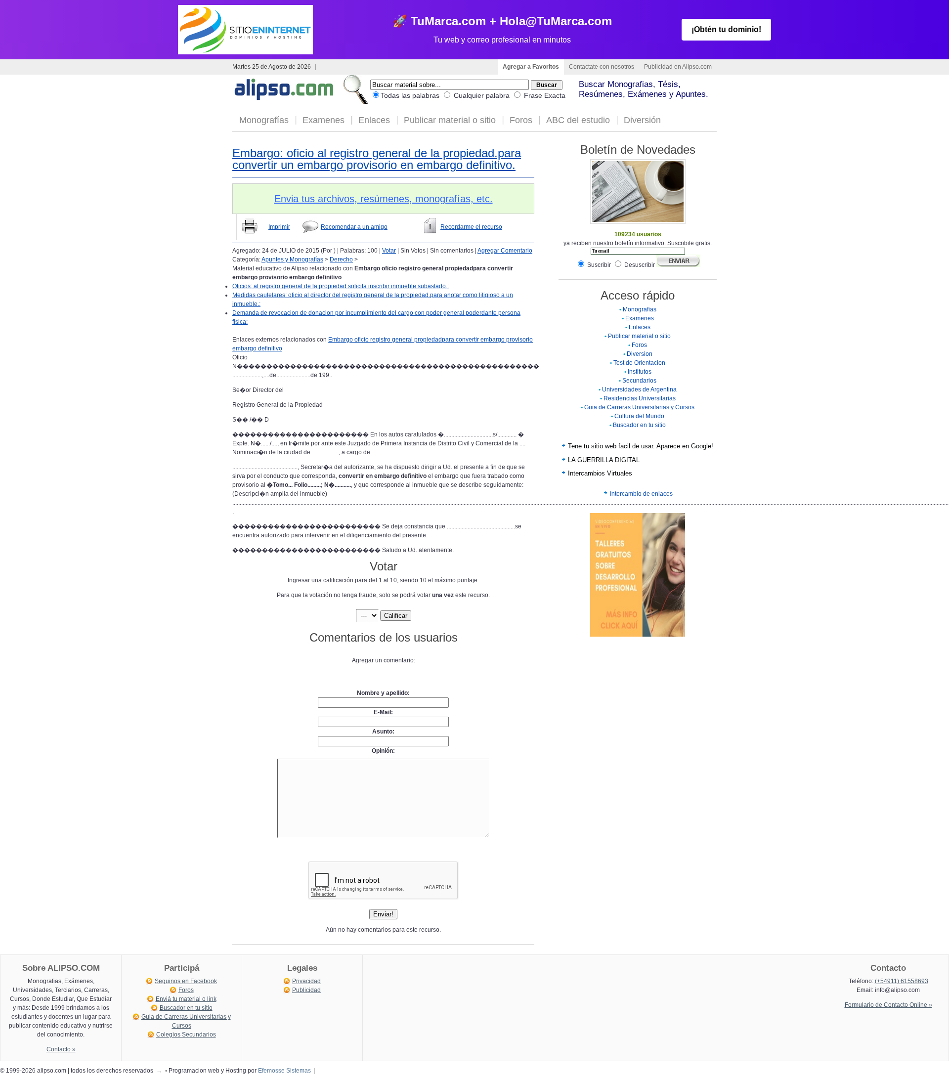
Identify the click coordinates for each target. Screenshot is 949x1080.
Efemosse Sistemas (284, 1070)
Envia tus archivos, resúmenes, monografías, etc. (383, 198)
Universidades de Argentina (639, 389)
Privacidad (306, 981)
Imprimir (279, 226)
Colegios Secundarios (186, 1034)
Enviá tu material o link (186, 998)
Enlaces (374, 120)
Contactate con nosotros (601, 66)
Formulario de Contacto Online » (888, 1004)
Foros (521, 120)
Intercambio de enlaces (641, 493)
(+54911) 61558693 (901, 981)
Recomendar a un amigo (354, 226)
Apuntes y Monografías (292, 259)
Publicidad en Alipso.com (678, 66)
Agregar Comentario (504, 250)
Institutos (639, 371)
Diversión (642, 120)
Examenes (323, 120)
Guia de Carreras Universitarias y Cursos (639, 407)
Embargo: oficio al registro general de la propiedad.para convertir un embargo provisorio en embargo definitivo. (376, 159)
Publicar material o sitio (450, 120)
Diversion (639, 353)
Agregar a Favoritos (531, 66)
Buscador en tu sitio (639, 425)
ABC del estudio (578, 120)
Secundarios (639, 380)
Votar (389, 250)
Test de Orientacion (639, 362)
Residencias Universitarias (640, 398)
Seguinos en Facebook (186, 981)
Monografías (264, 120)
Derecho (341, 259)
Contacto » (61, 1049)
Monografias (639, 309)
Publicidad (306, 990)
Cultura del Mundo (639, 416)
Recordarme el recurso (471, 226)
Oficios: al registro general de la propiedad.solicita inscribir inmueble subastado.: (340, 286)
